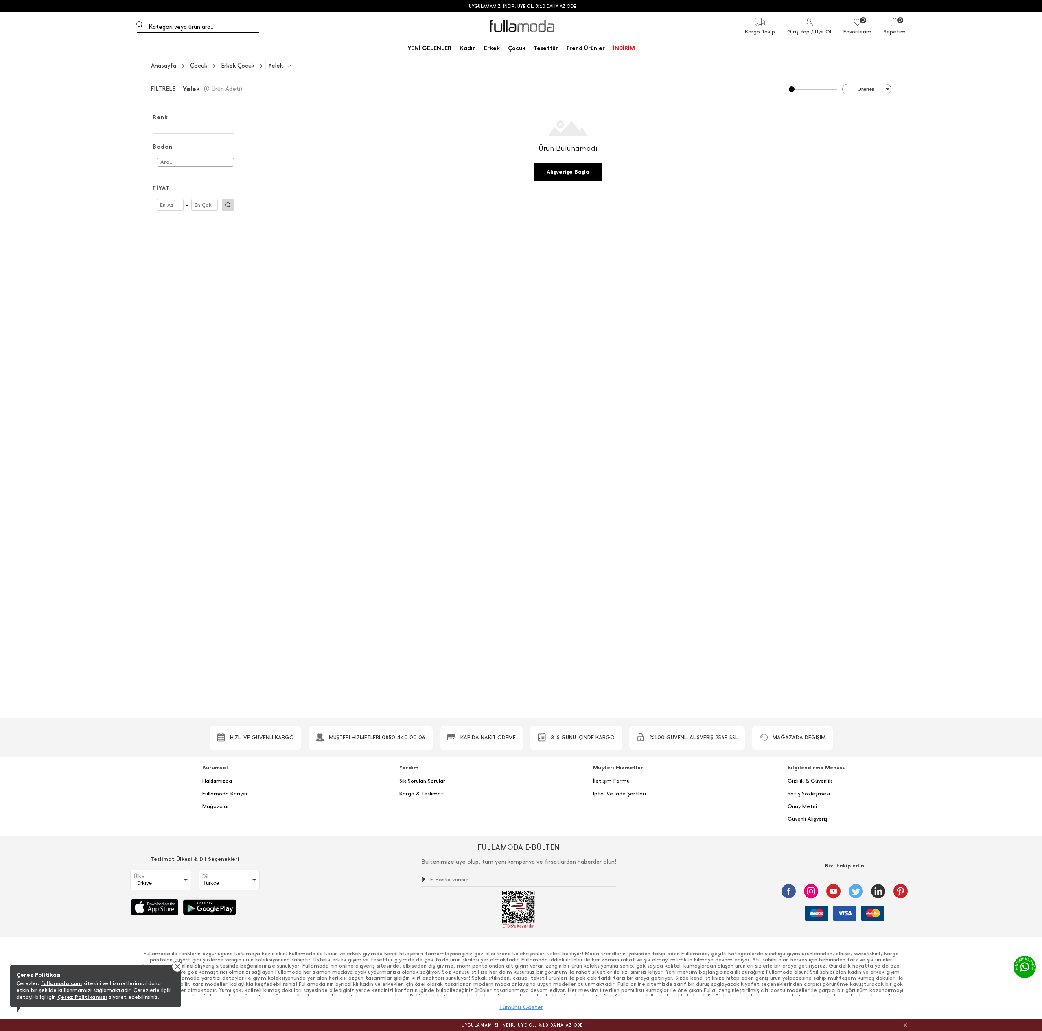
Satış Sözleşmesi (809, 794)
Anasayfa (163, 66)
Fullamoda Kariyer (225, 794)
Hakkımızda (217, 781)
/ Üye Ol (821, 31)
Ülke (139, 876)
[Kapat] (905, 1025)
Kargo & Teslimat (421, 794)
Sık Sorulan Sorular (422, 781)
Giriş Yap (798, 31)
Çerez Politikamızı (82, 997)
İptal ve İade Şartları (619, 794)
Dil (205, 876)
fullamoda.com (61, 983)
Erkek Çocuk (237, 66)
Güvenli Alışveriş (807, 819)
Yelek (275, 66)
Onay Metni (802, 806)
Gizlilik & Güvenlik (810, 781)
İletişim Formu (611, 781)
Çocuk (198, 66)
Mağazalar (215, 806)
